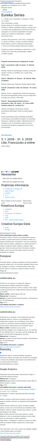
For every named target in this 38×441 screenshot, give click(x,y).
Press (6, 211)
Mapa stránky (9, 191)
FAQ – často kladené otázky (14, 220)
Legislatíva (8, 209)
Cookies (7, 193)
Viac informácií (6, 135)
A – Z (6, 195)
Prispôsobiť (13, 437)
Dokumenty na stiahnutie (13, 213)
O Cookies (12, 233)
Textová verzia (10, 197)
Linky (6, 218)
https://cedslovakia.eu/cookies (10, 307)
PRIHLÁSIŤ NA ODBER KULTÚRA (13, 182)
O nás (7, 227)
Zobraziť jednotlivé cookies (9, 273)
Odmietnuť (4, 437)
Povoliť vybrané (23, 437)
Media (10, 12)
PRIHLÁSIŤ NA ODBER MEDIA (12, 178)
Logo (6, 215)
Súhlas (2, 233)
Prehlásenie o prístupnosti (13, 189)
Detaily (6, 233)
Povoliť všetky (5, 440)
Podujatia (4, 12)
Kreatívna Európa (7, 2)
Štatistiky (5, 349)
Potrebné (5, 256)
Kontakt (7, 229)
